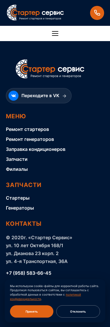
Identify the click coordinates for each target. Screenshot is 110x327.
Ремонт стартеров (27, 129)
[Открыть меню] (55, 33)
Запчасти (17, 159)
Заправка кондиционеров (35, 149)
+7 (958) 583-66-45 (28, 273)
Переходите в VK (44, 96)
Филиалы (17, 169)
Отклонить (78, 311)
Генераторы (20, 208)
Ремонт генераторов (30, 139)
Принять (32, 311)
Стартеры (18, 198)
